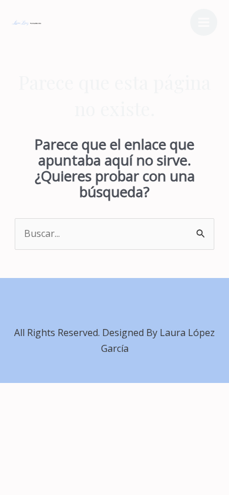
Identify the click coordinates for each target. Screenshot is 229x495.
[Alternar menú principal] (203, 22)
